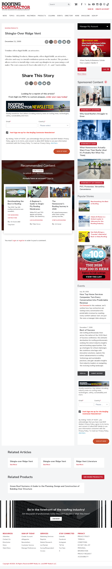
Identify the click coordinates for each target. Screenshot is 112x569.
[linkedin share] (60, 42)
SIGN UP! (95, 16)
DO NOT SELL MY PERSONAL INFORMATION (84, 548)
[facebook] (82, 4)
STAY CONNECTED (66, 533)
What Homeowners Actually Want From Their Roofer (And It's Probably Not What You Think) (93, 151)
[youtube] (93, 4)
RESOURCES (8, 533)
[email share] (64, 42)
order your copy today (56, 97)
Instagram (62, 542)
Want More (6, 548)
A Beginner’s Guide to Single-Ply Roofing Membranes (37, 205)
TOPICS (11, 16)
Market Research (46, 542)
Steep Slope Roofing (59, 220)
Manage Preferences (29, 548)
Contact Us (6, 539)
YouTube (62, 548)
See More (13, 465)
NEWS (5, 16)
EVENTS (60, 16)
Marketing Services (46, 536)
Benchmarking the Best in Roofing (16, 202)
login (14, 240)
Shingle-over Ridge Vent (21, 461)
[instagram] (97, 4)
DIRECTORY (69, 16)
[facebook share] (47, 42)
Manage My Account (89, 26)
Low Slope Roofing (36, 220)
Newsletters (26, 542)
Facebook (62, 539)
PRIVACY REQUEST (85, 554)
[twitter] (85, 4)
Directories (6, 542)
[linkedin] (89, 4)
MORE (77, 16)
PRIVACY (81, 533)
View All (83, 373)
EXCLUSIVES (21, 16)
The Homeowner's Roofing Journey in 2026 (60, 205)
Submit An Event (97, 373)
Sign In (90, 9)
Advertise (6, 536)
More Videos (82, 74)
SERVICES (44, 533)
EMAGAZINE (85, 16)
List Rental (44, 545)
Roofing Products (11, 28)
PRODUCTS (42, 16)
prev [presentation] (83, 69)
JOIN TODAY (38, 171)
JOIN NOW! (56, 519)
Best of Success (87, 330)
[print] (68, 42)
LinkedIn (62, 536)
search (68, 4)
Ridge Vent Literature (86, 461)
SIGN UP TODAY (28, 533)
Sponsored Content (90, 82)
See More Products (93, 477)
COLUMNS (51, 16)
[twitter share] (51, 42)
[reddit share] (55, 42)
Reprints (43, 539)
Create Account (102, 9)
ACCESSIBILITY (83, 557)
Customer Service (28, 545)
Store (5, 545)
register (22, 240)
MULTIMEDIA (31, 16)
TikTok (61, 545)
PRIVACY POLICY (84, 536)
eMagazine (25, 539)
